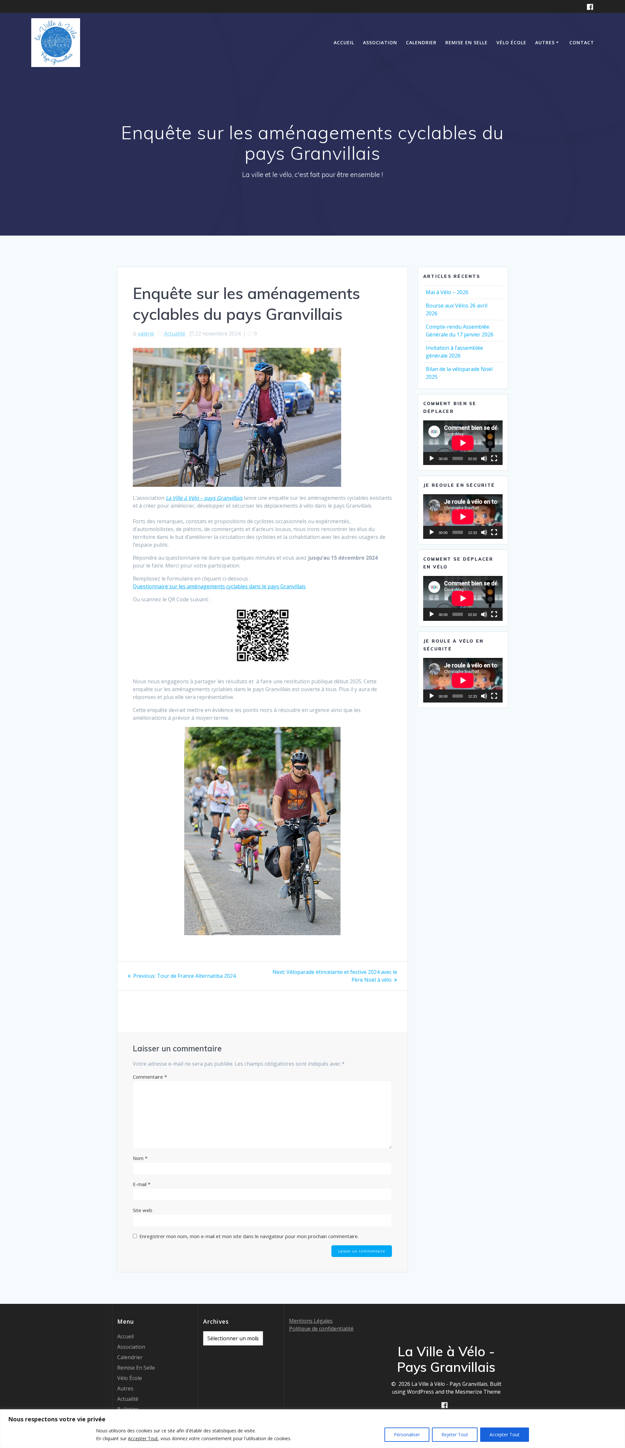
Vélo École (511, 42)
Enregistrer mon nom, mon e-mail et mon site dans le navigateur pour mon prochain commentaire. (249, 1236)
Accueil (344, 42)
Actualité (174, 333)
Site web (142, 1210)
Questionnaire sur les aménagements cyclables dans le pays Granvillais (219, 586)
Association (380, 42)
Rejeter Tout (454, 1434)
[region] (312, 1428)
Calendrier (421, 42)
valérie (146, 333)
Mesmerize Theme (478, 1391)
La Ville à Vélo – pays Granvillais (204, 497)
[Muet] (484, 458)
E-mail (141, 1184)
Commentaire (150, 1076)
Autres (545, 42)
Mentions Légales (311, 1320)
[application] (463, 442)
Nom (140, 1158)
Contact (581, 42)
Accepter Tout (505, 1434)
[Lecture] (431, 458)
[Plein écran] (494, 458)
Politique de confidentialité (321, 1328)
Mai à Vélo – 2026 (447, 292)
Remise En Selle (466, 42)
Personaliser (407, 1434)
